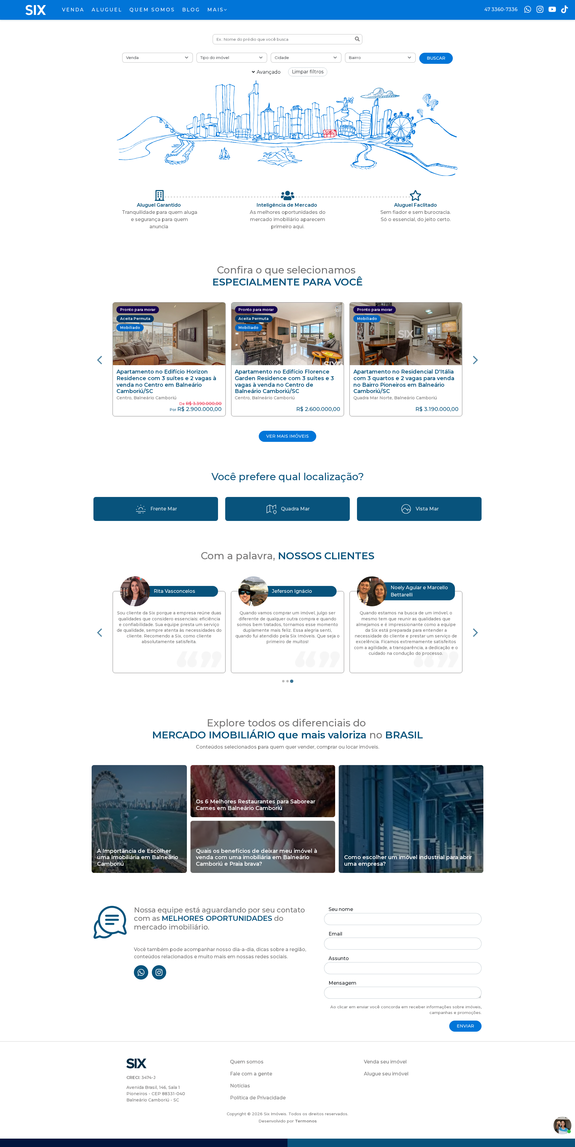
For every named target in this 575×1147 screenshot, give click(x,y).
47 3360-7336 (501, 9)
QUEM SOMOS (152, 10)
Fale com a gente (251, 1074)
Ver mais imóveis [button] (287, 436)
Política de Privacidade (258, 1098)
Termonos (306, 1121)
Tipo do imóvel (214, 57)
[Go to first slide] (476, 632)
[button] (169, 359)
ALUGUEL (107, 10)
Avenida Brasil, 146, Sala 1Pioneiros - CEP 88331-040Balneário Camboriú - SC (155, 1094)
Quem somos (247, 1062)
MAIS (215, 10)
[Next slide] (476, 359)
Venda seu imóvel (385, 1062)
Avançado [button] (269, 72)
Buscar (436, 58)
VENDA (73, 10)
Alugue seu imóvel (386, 1074)
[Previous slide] (99, 359)
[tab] (283, 681)
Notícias (240, 1086)
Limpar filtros (307, 72)
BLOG (191, 10)
